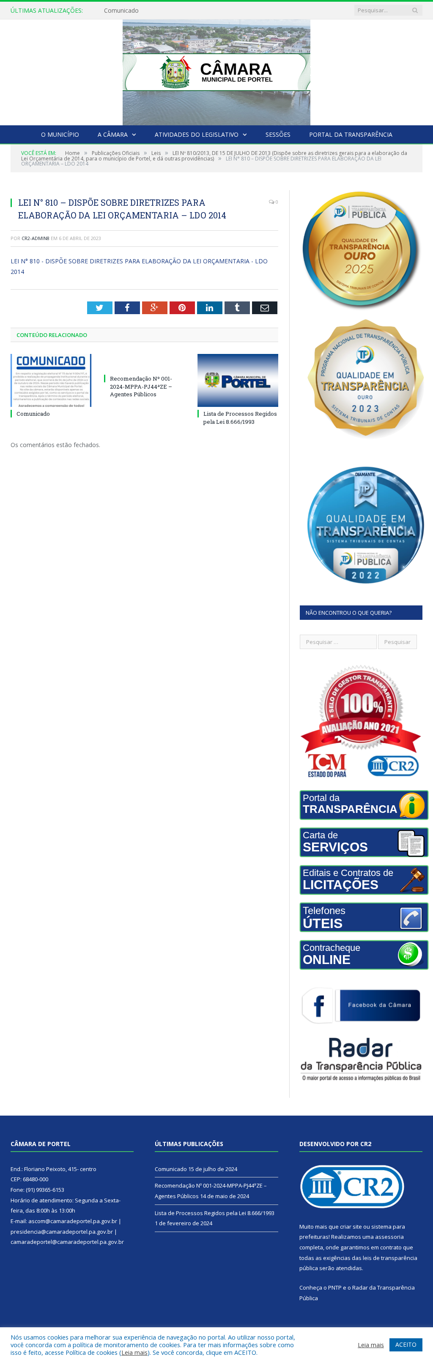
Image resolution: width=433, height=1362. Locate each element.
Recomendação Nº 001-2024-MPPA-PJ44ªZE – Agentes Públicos (190, 10)
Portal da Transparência (350, 134)
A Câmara (113, 134)
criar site (351, 1226)
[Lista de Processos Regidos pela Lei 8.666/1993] (237, 380)
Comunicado (33, 413)
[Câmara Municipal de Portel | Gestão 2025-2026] (216, 70)
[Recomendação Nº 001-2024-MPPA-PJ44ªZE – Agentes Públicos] (144, 363)
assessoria (389, 1236)
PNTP (335, 1287)
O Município (60, 134)
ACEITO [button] (406, 1344)
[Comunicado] (51, 380)
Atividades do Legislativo (196, 134)
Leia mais (134, 1352)
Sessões (278, 134)
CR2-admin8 (35, 238)
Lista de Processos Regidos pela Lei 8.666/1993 (240, 417)
